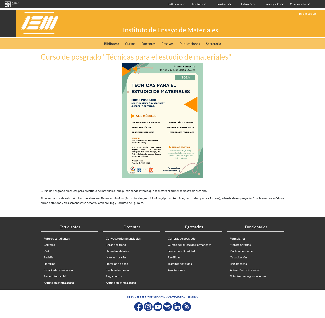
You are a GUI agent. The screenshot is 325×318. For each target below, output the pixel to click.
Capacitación (238, 257)
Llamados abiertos (117, 251)
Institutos (197, 4)
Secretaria (213, 44)
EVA (46, 251)
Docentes (148, 44)
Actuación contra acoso (59, 282)
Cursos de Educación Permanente (189, 244)
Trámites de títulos (180, 263)
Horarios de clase (117, 263)
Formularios (237, 238)
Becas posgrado (116, 244)
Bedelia (48, 257)
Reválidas (174, 257)
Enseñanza (223, 4)
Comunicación (298, 4)
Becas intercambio (55, 276)
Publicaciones (190, 44)
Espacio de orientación (58, 270)
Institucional (175, 4)
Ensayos (168, 44)
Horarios (49, 263)
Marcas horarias (116, 257)
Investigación (273, 4)
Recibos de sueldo (117, 270)
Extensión (247, 4)
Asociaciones (176, 270)
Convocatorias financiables (123, 238)
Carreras (49, 244)
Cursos (130, 44)
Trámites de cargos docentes (248, 276)
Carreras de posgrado (182, 238)
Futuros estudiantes (57, 238)
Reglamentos (114, 276)
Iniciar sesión (307, 13)
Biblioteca (111, 44)
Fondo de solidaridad (181, 251)
